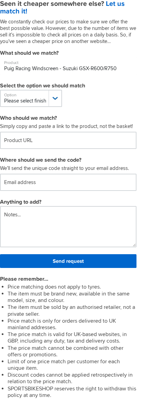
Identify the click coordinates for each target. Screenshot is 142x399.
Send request (68, 261)
